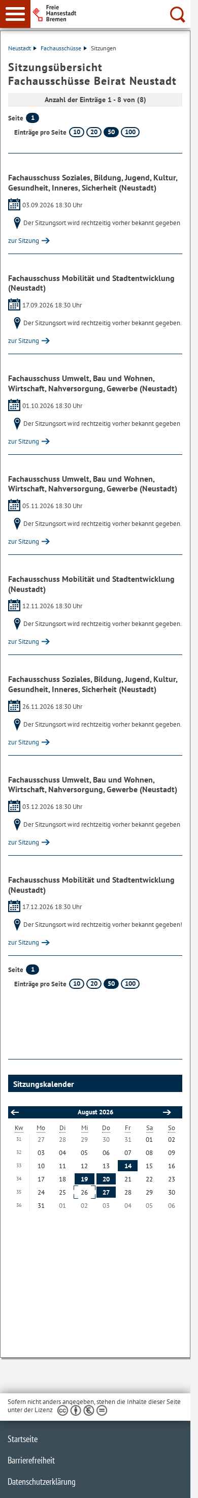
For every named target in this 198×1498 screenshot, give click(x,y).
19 (84, 1179)
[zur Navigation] (15, 14)
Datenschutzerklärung (42, 1481)
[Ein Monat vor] (166, 1112)
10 (76, 132)
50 (111, 132)
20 (93, 132)
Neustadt (19, 48)
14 (127, 1166)
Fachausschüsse (61, 48)
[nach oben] (174, 1482)
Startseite (23, 1439)
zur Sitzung (23, 240)
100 (130, 132)
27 (106, 1192)
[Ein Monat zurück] (14, 1112)
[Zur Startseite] (113, 13)
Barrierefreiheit (31, 1460)
